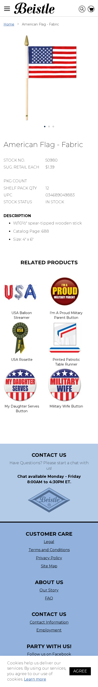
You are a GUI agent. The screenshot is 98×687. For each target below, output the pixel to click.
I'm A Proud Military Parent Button (66, 315)
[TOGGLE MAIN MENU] (7, 9)
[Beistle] (34, 8)
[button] (45, 126)
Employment (49, 630)
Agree (80, 671)
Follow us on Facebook (49, 654)
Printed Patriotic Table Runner (66, 361)
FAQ (49, 598)
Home (9, 24)
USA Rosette (22, 359)
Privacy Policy (49, 558)
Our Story (49, 590)
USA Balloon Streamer (21, 315)
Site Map (49, 566)
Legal (49, 541)
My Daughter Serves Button (22, 408)
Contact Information (49, 622)
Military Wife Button (66, 406)
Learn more (35, 679)
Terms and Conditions (49, 550)
